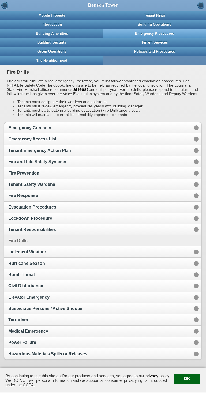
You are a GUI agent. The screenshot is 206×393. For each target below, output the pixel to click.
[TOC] (200, 5)
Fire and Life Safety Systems (37, 161)
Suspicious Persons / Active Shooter (45, 308)
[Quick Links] (4, 5)
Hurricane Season (26, 263)
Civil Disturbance (25, 286)
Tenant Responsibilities (32, 229)
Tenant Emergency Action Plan (39, 150)
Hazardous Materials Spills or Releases (47, 354)
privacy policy (157, 376)
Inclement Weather (27, 252)
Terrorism (18, 319)
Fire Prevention (23, 173)
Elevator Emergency (29, 297)
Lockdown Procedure (30, 218)
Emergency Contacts (29, 127)
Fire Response (23, 195)
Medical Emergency (28, 331)
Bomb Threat (21, 274)
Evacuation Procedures (32, 207)
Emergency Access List (32, 139)
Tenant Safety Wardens (31, 184)
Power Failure (22, 342)
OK (187, 378)
